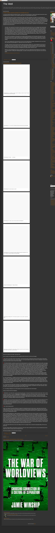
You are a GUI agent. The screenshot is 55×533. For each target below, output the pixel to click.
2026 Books (52, 91)
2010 (51, 73)
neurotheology (52, 138)
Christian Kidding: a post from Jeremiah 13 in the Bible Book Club (16, 12)
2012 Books (52, 86)
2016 (51, 53)
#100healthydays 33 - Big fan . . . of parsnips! (9, 157)
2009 (51, 74)
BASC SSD (52, 104)
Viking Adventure (53, 164)
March (52, 62)
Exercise (52, 118)
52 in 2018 (52, 97)
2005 (51, 78)
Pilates (51, 141)
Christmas (52, 110)
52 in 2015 (52, 94)
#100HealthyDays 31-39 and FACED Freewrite (12, 63)
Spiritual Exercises (53, 160)
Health (51, 125)
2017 (51, 52)
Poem (51, 142)
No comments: (9, 59)
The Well (8, 4)
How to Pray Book (53, 127)
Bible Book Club (52, 201)
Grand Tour (52, 124)
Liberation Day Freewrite (6, 518)
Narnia (51, 137)
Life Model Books (53, 133)
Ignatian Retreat (52, 128)
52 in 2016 (52, 95)
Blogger (35, 523)
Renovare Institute (53, 152)
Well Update (52, 166)
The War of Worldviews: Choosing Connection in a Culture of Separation (13, 439)
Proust (51, 148)
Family (51, 120)
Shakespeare (52, 156)
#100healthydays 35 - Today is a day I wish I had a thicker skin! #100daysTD (13, 220)
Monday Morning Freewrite (7, 512)
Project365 (52, 147)
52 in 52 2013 (52, 100)
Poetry (51, 143)
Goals (51, 123)
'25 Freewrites (52, 82)
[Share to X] (13, 59)
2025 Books (52, 90)
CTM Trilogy (52, 115)
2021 (51, 48)
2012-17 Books (52, 35)
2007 (51, 76)
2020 (51, 49)
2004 (51, 79)
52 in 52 (52, 99)
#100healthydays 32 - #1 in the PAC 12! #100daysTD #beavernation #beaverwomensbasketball (16, 125)
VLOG (51, 165)
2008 (51, 75)
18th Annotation (52, 85)
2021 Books (52, 87)
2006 (51, 77)
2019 (51, 50)
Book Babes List (52, 105)
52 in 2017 (52, 96)
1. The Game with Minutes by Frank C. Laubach (12, 514)
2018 (51, 51)
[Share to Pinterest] (15, 59)
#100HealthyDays (53, 83)
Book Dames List (53, 106)
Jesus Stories (52, 130)
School (51, 153)
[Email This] (12, 59)
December (53, 54)
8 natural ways (52, 101)
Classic (52, 111)
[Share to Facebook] (14, 59)
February (53, 63)
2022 (51, 47)
